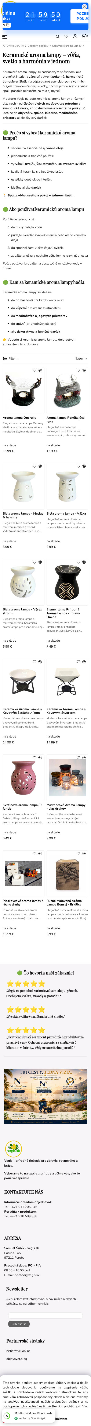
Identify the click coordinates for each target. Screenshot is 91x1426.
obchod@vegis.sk (27, 1275)
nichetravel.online (18, 1351)
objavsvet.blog (16, 1359)
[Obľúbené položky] (66, 36)
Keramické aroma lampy (66, 46)
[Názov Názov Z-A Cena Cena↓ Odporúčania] (75, 358)
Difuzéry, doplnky (38, 46)
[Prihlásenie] (75, 36)
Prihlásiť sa (18, 1324)
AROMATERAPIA (13, 46)
